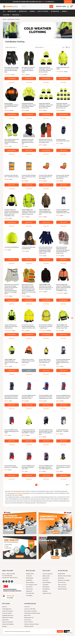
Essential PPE (46, 578)
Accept (60, 631)
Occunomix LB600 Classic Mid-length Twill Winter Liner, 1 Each (28, 467)
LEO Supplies (29, 595)
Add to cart (29, 150)
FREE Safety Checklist (7, 617)
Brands (64, 11)
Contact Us (27, 606)
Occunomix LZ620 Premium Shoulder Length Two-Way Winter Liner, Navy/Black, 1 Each (46, 432)
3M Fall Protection (62, 589)
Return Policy (27, 615)
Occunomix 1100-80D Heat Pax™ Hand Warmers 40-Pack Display (45, 177)
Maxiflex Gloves (30, 573)
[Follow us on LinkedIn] (12, 581)
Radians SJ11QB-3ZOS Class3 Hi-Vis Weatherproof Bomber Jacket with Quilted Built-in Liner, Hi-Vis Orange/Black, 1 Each (63, 287)
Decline (67, 631)
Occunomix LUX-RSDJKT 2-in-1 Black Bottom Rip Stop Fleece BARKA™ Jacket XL (28, 431)
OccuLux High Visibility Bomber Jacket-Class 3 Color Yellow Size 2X (45, 361)
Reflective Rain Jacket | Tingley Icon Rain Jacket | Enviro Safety (28, 361)
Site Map (4, 626)
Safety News (5, 620)
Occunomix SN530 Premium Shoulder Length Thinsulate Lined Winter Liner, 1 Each (63, 397)
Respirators (23, 11)
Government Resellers (7, 624)
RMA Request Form (29, 617)
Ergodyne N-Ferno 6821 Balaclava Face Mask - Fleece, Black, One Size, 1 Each (28, 141)
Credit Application (6, 609)
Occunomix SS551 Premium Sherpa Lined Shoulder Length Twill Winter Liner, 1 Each (63, 362)
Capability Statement (7, 615)
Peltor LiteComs (62, 586)
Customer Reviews (7, 613)
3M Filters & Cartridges (63, 580)
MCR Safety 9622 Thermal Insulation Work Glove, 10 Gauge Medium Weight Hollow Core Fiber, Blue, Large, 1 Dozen (45, 250)
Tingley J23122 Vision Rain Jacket (62, 68)
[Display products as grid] (66, 47)
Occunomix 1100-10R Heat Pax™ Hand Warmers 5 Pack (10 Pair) (62, 177)
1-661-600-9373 (13, 577)
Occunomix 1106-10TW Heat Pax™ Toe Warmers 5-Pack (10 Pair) (29, 177)
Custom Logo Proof (48, 573)
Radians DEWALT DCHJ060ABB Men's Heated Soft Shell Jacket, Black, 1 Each (11, 106)
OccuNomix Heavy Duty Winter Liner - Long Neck (62, 430)
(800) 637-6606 (61, 6)
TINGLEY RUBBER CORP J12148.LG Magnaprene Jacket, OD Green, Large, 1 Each (45, 212)
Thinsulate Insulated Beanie (11, 247)
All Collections (46, 589)
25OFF (43, 2)
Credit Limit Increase (7, 611)
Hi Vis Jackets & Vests (31, 584)
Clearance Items (47, 593)
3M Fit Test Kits (62, 582)
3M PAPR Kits (29, 580)
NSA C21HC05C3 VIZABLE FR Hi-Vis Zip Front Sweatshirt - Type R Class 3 (46, 326)
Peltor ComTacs (62, 584)
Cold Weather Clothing (13, 19)
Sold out (29, 370)
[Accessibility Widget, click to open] (72, 318)
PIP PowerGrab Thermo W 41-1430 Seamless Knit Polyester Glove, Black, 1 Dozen (28, 70)
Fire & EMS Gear (30, 593)
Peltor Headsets (30, 582)
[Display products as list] (69, 47)
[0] (71, 6)
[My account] (68, 6)
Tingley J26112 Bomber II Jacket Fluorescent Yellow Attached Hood (11, 326)
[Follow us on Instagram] (6, 581)
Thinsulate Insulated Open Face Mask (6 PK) (28, 247)
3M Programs (46, 586)
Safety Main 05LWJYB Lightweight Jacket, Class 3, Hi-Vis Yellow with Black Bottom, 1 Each (29, 106)
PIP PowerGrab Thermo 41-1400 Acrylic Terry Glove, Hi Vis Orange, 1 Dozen (46, 141)
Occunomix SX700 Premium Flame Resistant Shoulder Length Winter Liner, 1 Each (11, 397)
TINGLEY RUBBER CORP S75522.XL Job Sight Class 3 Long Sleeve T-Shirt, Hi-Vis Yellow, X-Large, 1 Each (29, 212)
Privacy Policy (27, 620)
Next (67, 484)
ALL (4, 11)
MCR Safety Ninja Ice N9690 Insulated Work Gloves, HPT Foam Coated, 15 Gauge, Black (11, 70)
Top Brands (45, 584)
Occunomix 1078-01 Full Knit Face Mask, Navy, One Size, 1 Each (63, 467)
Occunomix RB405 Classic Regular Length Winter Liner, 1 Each (11, 431)
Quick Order (68, 1)
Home (4, 19)
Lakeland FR (29, 591)
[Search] (51, 6)
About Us (4, 606)
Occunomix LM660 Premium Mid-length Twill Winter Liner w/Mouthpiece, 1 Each (46, 467)
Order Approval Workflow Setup (32, 613)
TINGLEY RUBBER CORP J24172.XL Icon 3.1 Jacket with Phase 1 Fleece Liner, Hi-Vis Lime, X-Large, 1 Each (46, 287)
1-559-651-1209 (8, 575)
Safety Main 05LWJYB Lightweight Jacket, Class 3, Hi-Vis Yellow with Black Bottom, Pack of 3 (46, 70)
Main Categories (47, 582)
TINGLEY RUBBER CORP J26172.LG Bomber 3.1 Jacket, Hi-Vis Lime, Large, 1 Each (11, 362)
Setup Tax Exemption (7, 622)
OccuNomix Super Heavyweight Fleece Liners (63, 140)
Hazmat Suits (29, 589)
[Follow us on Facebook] (4, 581)
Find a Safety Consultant (30, 611)
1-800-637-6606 (10, 574)
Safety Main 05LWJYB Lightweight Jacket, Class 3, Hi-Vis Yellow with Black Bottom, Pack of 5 (46, 106)
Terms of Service (28, 622)
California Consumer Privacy (31, 624)
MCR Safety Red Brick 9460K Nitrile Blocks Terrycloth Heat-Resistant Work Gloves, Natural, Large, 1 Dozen (63, 250)
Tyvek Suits (29, 576)
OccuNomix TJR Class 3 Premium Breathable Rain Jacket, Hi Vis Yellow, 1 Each (28, 326)
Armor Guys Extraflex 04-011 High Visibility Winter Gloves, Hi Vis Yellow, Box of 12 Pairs (11, 141)
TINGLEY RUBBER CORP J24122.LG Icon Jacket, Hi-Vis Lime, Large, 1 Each (62, 326)
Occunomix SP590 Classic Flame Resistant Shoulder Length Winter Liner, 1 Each (45, 397)
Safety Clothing (43, 11)
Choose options (12, 78)
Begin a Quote (46, 576)
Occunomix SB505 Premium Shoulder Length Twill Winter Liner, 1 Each (29, 397)
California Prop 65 (28, 626)
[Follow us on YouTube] (9, 581)
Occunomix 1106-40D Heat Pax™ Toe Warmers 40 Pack (11, 176)
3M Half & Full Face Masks (64, 576)
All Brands (45, 591)
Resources (15, 15)
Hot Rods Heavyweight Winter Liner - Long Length (11, 466)
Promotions (45, 580)
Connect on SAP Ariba (29, 609)
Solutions (6, 15)
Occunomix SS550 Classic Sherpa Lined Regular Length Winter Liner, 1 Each (63, 211)
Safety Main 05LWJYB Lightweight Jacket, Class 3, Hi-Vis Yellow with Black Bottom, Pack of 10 (63, 106)
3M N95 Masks (29, 578)
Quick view (11, 82)
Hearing (32, 11)
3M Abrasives (55, 11)
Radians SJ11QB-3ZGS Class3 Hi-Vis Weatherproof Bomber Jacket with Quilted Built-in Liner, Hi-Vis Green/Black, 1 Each (11, 212)
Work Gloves (12, 11)
